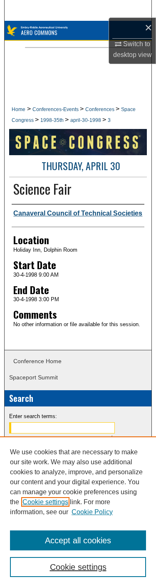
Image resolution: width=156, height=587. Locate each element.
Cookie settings (45, 501)
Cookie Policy (92, 511)
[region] (78, 511)
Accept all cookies (78, 540)
